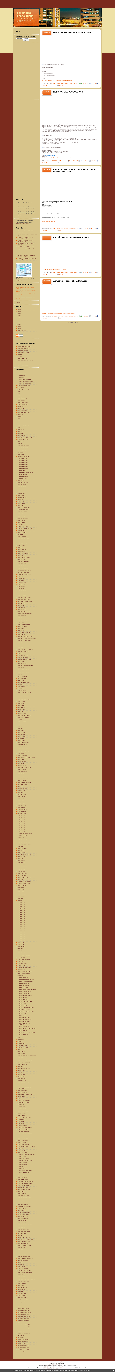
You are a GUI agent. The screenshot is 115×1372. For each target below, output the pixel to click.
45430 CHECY (21, 694)
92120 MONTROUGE (24, 1158)
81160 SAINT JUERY (22, 1045)
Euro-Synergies (21, 363)
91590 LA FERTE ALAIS (23, 1138)
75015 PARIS (22, 930)
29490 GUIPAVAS (21, 551)
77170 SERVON (21, 957)
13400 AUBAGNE (23, 474)
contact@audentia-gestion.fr (22, 223)
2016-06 (19, 326)
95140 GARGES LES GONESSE (25, 1272)
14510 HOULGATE (22, 484)
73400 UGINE (21, 887)
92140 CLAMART (23, 1162)
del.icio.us (85, 83)
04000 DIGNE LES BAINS (23, 425)
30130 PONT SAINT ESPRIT (24, 557)
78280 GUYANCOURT (24, 999)
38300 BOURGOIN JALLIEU (24, 632)
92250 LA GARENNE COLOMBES (25, 1181)
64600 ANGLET (21, 798)
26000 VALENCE (21, 520)
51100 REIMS (20, 719)
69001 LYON (22, 815)
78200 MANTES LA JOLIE (25, 991)
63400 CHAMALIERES (22, 788)
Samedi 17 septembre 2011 (23, 1341)
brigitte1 (18, 290)
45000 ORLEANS (21, 684)
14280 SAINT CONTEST (23, 482)
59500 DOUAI (21, 753)
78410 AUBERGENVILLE (24, 1017)
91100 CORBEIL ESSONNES (24, 1102)
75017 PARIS (22, 934)
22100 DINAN (21, 514)
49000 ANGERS (21, 709)
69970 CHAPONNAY (22, 875)
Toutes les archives (22, 330)
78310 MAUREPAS (23, 1005)
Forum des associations (25, 14)
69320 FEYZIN (21, 846)
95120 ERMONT (21, 1266)
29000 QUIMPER (21, 541)
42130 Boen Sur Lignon (23, 657)
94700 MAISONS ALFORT (23, 1260)
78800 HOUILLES (23, 1030)
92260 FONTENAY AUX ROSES (25, 1183)
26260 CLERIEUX (21, 522)
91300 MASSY (21, 1121)
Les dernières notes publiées (57, 1365)
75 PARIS (20, 900)
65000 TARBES (21, 801)
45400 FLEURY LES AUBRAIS (24, 692)
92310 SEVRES (21, 1191)
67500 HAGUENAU (22, 811)
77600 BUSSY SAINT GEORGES (25, 971)
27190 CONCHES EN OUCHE (24, 526)
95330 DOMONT (21, 1285)
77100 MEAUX (21, 950)
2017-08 (19, 317)
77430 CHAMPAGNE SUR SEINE (25, 967)
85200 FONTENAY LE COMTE (24, 1082)
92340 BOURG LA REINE (23, 1195)
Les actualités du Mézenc (23, 348)
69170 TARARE (21, 837)
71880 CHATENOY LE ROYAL (24, 883)
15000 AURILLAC (21, 493)
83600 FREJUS (21, 1072)
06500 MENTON (21, 435)
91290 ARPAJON (21, 1119)
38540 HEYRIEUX (21, 642)
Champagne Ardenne (22, 1301)
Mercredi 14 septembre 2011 (24, 1333)
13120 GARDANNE (23, 468)
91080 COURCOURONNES (24, 1100)
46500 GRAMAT (21, 703)
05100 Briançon (21, 429)
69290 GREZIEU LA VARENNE (24, 844)
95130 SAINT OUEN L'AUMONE (25, 1270)
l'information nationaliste (23, 350)
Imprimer (61, 85)
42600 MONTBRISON (22, 663)
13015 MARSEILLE (23, 464)
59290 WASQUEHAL (22, 746)
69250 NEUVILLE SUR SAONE (24, 842)
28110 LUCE (20, 534)
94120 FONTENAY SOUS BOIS (24, 1241)
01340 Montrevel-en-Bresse (25, 383)
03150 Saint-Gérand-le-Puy (23, 412)
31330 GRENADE (21, 578)
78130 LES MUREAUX (24, 985)
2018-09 (19, 311)
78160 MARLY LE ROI (24, 987)
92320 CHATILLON (22, 1193)
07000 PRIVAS (21, 441)
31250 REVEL (21, 576)
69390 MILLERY (21, 850)
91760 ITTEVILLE (21, 1148)
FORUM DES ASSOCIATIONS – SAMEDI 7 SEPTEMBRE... (27, 259)
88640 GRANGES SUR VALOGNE (25, 1094)
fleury (17, 297)
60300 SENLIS (21, 763)
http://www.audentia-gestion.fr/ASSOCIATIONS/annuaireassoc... (58, 313)
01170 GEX (21, 377)
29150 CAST (20, 547)
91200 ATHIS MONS (22, 1113)
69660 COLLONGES (22, 867)
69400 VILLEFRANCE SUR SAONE (25, 854)
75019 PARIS (22, 938)
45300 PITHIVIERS (22, 690)
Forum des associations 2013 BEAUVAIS (72, 32)
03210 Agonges (21, 418)
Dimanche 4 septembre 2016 (24, 1320)
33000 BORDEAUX (22, 593)
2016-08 (19, 322)
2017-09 (19, 315)
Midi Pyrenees (21, 1337)
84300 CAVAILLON (22, 1078)
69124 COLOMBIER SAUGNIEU (26, 833)
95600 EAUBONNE (22, 1293)
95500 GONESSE (21, 1289)
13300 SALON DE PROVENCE (26, 472)
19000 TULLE (21, 505)
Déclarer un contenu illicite (33, 1367)
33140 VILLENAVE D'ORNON (24, 597)
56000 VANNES (21, 730)
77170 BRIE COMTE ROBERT (24, 955)
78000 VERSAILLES (23, 977)
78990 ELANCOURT (23, 1034)
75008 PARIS (22, 916)
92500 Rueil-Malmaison (23, 1204)
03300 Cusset (21, 423)
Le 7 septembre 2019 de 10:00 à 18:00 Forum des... (26, 244)
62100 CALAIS (21, 776)
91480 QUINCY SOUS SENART (25, 1133)
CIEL (19, 1304)
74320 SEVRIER (21, 896)
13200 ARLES (22, 470)
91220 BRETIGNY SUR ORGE (24, 1117)
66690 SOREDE (21, 807)
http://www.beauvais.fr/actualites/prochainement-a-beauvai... (57, 80)
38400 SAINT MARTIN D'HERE (24, 640)
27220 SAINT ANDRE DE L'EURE (25, 528)
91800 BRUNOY (21, 1150)
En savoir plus (87, 1370)
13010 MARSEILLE (23, 462)
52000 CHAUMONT (22, 721)
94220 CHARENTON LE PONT (24, 1245)
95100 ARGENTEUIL (22, 1264)
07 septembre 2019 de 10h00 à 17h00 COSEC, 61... (26, 231)
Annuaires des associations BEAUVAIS (71, 237)
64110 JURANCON (22, 794)
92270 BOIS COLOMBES (23, 1185)
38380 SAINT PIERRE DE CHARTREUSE (27, 638)
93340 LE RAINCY (22, 1227)
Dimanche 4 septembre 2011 (24, 1318)
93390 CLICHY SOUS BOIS (24, 1231)
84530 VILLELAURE (22, 1080)
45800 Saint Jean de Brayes (24, 699)
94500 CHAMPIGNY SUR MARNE (25, 1258)
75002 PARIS (22, 904)
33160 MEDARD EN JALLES (24, 599)
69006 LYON (22, 825)
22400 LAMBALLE (21, 516)
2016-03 (19, 328)
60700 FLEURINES (22, 769)
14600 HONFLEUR (22, 486)
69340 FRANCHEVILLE (23, 848)
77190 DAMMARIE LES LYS (24, 959)
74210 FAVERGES (22, 894)
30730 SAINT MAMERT (23, 568)
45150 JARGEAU (21, 686)
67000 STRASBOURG (22, 809)
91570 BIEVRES (21, 1136)
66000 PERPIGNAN (22, 805)
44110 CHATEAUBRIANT (23, 669)
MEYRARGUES (21, 1335)
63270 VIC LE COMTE (22, 784)
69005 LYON (22, 823)
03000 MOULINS (21, 408)
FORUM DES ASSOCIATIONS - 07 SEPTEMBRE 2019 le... (25, 238)
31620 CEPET (21, 588)
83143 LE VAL (21, 1058)
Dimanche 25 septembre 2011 (24, 1316)
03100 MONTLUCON (22, 410)
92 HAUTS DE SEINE (22, 1152)
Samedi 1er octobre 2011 (23, 1343)
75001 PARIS (22, 902)
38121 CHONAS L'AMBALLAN (24, 624)
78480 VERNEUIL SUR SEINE (25, 1019)
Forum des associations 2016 (24, 1326)
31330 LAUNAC (21, 580)
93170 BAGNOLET (22, 1220)
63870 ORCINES (21, 790)
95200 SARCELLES (22, 1277)
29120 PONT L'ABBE (22, 543)
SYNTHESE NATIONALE (23, 365)
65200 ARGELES (21, 803)
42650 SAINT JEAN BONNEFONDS (25, 665)
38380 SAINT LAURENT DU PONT (25, 636)
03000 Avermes (21, 406)
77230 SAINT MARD (22, 963)
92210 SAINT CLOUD (22, 1177)
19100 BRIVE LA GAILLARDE (24, 507)
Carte (18, 31)
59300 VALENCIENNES (23, 749)
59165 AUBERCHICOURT (23, 742)
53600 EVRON (21, 726)
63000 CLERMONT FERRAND (24, 782)
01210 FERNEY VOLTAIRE (25, 379)
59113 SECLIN (21, 738)
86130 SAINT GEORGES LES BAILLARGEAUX (24, 1088)
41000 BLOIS (20, 653)
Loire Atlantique (21, 1331)
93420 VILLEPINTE (22, 1233)
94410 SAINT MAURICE (23, 1254)
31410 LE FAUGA (21, 584)
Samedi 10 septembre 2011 (23, 1339)
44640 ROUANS (21, 680)
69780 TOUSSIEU (22, 871)
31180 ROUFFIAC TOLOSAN (24, 574)
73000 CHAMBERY (22, 885)
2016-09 (19, 320)
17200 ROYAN (21, 501)
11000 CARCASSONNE (23, 448)
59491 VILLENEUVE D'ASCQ (24, 751)
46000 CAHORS (21, 701)
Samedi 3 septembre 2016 (23, 1349)
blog (86, 1367)
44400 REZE (20, 674)
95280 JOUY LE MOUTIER (23, 1281)
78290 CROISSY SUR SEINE (25, 1001)
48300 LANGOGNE (22, 707)
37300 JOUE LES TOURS (23, 620)
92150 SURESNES (23, 1164)
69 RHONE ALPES (22, 813)
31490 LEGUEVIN (21, 586)
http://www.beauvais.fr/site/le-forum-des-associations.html (57, 158)
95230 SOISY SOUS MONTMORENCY (26, 1279)
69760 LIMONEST (23, 835)
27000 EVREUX (21, 524)
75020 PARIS (22, 940)
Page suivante (74, 322)
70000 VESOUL (21, 879)
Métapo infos (20, 354)
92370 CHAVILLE (21, 1200)
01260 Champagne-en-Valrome (26, 381)
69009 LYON (22, 831)
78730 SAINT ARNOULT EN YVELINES (27, 1028)
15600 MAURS (21, 495)
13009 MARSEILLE (23, 460)
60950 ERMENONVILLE (23, 771)
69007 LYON (22, 827)
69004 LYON (22, 821)
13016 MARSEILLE (23, 466)
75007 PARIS (22, 914)
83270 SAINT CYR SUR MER (24, 1062)
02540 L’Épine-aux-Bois (23, 404)
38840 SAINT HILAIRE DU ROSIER (25, 649)
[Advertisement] (57, 4)
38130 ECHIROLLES (22, 626)
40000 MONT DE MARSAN (23, 651)
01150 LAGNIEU (22, 373)
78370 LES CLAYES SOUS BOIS (26, 1011)
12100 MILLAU (21, 454)
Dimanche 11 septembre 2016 (24, 1312)
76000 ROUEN (21, 942)
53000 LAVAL (20, 724)
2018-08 (19, 313)
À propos (18, 302)
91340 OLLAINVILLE (22, 1125)
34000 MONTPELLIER (22, 609)
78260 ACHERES (23, 997)
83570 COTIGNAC (22, 1070)
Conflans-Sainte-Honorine (23, 1308)
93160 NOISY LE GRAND (23, 1218)
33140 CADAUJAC (22, 595)
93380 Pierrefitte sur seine (23, 1229)
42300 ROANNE (21, 661)
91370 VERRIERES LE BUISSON (25, 1127)
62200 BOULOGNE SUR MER (24, 778)
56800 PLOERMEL (22, 736)
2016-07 (19, 324)
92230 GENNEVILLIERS (23, 1179)
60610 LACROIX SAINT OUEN (24, 767)
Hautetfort (61, 1363)
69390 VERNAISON (22, 852)
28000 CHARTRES (22, 532)
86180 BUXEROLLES (22, 1092)
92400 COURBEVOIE (24, 1172)
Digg (94, 83)
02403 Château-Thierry (23, 402)
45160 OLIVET (21, 688)
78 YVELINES (21, 975)
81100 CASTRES (21, 1043)
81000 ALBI (20, 1041)
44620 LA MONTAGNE (22, 678)
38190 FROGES (21, 628)
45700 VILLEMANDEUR (23, 697)
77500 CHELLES (21, 969)
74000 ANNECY (21, 889)
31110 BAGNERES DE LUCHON (25, 570)
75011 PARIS (22, 922)
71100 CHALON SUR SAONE (24, 881)
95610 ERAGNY (21, 1295)
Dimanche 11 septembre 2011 (24, 1310)
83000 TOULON (21, 1051)
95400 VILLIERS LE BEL (23, 1287)
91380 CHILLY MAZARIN (23, 1129)
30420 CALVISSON (22, 566)
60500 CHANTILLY (22, 765)
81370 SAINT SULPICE (23, 1047)
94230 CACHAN (21, 1247)
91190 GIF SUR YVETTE (23, 1111)
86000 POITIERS (21, 1085)
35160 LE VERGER (22, 615)
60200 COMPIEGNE (22, 761)
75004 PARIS (22, 908)
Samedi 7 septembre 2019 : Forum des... (26, 246)
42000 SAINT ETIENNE (23, 655)
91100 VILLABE (21, 1104)
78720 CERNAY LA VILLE (24, 1026)
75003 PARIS (22, 906)
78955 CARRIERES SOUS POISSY (27, 1032)
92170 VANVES (21, 1175)
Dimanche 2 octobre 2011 (23, 1314)
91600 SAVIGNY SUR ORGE (24, 1140)
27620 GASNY (21, 530)
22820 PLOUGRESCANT (23, 518)
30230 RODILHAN (22, 563)
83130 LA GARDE (21, 1053)
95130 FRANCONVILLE (23, 1268)
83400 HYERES (21, 1066)
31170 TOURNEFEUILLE (23, 572)
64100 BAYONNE (21, 792)
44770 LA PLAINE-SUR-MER (24, 682)
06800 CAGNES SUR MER (23, 439)
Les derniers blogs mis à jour (44, 1365)
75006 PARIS (22, 912)
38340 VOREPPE (21, 634)
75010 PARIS (22, 920)
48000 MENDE (21, 705)
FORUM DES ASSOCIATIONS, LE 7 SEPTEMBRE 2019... (25, 241)
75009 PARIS (22, 918)
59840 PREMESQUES (22, 755)
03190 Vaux (20, 414)
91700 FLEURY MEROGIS (23, 1144)
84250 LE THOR (21, 1076)
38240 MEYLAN (21, 630)
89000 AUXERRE (21, 1096)
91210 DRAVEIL (21, 1115)
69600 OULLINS (21, 864)
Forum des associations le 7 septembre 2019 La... (26, 249)
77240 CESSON (21, 965)
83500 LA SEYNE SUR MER (24, 1068)
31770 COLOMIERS (22, 590)
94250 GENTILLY (21, 1249)
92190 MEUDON (23, 1168)
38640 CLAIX (20, 647)
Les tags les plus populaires (71, 1365)
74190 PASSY (21, 891)
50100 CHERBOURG (22, 713)
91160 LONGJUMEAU (22, 1108)
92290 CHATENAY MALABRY (24, 1187)
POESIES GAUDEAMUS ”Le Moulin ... (26, 360)
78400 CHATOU (22, 1015)
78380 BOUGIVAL (23, 1013)
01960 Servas (21, 387)
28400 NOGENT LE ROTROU (24, 538)
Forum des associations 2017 (24, 1329)
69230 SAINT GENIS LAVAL (24, 839)
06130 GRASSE (21, 433)
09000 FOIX (20, 443)
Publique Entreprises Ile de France (49, 221)
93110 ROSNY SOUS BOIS (24, 1212)
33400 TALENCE (21, 603)
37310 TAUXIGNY (21, 622)
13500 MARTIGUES (23, 476)
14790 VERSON (21, 489)
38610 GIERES (21, 645)
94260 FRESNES (21, 1252)
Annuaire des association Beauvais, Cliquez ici (54, 269)
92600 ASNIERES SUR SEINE (24, 1206)
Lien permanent (64, 83)
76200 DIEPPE (21, 944)
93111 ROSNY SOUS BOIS (23, 1214)
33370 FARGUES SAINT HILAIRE (25, 601)
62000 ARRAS (21, 773)
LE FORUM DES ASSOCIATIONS (68, 92)
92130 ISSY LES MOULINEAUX (26, 1160)
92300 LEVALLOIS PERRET (24, 1189)
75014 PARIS (22, 928)
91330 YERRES (21, 1123)
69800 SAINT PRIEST (22, 873)
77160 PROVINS (21, 953)
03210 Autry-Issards (22, 420)
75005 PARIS (22, 910)
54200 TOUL (20, 728)
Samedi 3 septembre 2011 (23, 1347)
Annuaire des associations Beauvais (70, 281)
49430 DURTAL (21, 711)
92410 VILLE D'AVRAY (22, 1202)
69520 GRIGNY (21, 862)
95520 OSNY (20, 1291)
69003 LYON (22, 819)
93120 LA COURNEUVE (23, 1216)
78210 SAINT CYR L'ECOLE (25, 995)
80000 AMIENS (21, 1039)
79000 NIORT (21, 1037)
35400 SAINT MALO (22, 617)
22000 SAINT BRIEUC (22, 511)
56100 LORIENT (21, 732)
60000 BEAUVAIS (21, 759)
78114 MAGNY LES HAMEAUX (26, 981)
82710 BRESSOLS (22, 1049)
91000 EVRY (20, 1098)
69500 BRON (20, 858)
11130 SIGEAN (21, 452)
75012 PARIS (22, 924)
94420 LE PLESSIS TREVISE (24, 1256)
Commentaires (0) (73, 83)
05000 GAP (20, 427)
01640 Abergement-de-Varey (24, 385)
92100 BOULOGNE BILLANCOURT (27, 1154)
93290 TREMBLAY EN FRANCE (25, 1225)
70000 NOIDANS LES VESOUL (24, 877)
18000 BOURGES (21, 503)
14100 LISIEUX (21, 480)
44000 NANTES (21, 667)
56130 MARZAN (21, 734)
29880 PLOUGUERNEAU (23, 553)
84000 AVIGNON (21, 1074)
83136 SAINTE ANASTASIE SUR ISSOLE (27, 1055)
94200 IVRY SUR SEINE (23, 1243)
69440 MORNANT (22, 856)
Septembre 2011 (21, 1351)
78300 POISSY (22, 1003)
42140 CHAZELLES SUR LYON (24, 659)
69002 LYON (22, 817)
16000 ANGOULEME (22, 497)
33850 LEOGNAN (21, 607)
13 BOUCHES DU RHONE (23, 456)
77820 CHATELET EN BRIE (24, 973)
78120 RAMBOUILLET (24, 983)
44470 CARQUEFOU (22, 676)
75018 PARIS (22, 936)
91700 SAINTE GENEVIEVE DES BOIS (26, 1146)
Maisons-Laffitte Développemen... (25, 346)
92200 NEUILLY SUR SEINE (25, 1170)
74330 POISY (20, 898)
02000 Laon (20, 391)
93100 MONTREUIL (22, 1210)
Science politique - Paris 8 (23, 352)
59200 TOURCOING (22, 744)
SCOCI (17, 287)
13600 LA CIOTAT (23, 478)
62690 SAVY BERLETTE (23, 780)
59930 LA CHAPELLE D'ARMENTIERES (26, 757)
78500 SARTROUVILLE (24, 1021)
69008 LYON (22, 829)
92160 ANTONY (22, 1166)
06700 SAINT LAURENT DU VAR (25, 437)
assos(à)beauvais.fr (50, 155)
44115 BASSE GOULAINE (23, 672)
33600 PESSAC (21, 605)
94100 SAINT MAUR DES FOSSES (25, 1239)
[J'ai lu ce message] (113, 1370)
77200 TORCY (21, 961)
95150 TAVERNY (21, 1274)
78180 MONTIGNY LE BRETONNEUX (27, 989)
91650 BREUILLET (22, 1142)
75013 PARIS (22, 926)
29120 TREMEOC (21, 545)
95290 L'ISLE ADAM (22, 1283)
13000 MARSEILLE (23, 458)
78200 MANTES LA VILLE (24, 993)
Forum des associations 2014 (24, 1324)
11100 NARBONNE (22, 450)
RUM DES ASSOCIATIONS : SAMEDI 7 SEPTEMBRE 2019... (26, 256)
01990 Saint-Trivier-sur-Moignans (25, 389)
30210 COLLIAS (21, 559)
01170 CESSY (22, 375)
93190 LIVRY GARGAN (23, 1222)
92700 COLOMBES (22, 1208)
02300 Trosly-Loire (22, 396)
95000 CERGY (21, 1262)
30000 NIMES (21, 555)
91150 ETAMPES (21, 1106)
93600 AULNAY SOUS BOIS (24, 1237)
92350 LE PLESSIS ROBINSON (24, 1197)
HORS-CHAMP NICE (22, 358)
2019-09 (19, 309)
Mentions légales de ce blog (46, 1367)
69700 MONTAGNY (22, 869)
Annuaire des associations (23, 1299)
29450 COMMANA (22, 549)
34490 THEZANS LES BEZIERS (25, 613)
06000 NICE (20, 431)
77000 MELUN (21, 948)
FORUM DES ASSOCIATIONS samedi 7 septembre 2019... (26, 252)
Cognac (19, 1306)
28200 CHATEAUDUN (22, 536)
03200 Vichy (20, 416)
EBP (18, 1322)
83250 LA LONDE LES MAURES (25, 1060)
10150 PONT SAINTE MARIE (24, 445)
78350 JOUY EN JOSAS (24, 1009)
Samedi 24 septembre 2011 (23, 1345)
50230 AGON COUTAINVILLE (24, 715)
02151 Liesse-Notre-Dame (23, 393)
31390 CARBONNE (22, 582)
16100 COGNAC (21, 499)
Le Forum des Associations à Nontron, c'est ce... (27, 235)
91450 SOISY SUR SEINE (23, 1131)
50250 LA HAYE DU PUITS (23, 717)
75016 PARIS (22, 932)
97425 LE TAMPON (22, 1297)
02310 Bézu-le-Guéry (22, 398)
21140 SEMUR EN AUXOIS (23, 509)
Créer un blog (54, 1363)
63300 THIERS (21, 786)
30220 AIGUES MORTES (23, 561)
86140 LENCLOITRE (22, 1090)
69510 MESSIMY (21, 860)
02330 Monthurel (21, 400)
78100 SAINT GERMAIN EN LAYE (26, 979)
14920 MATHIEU (21, 491)
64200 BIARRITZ (21, 796)
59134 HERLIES (21, 740)
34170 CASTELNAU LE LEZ (24, 611)
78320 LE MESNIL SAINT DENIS (26, 1007)
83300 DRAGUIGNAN (22, 1064)
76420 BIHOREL (21, 946)
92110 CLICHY (22, 1156)
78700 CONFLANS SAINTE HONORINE (25, 1024)
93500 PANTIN (21, 1235)
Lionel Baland (20, 356)
